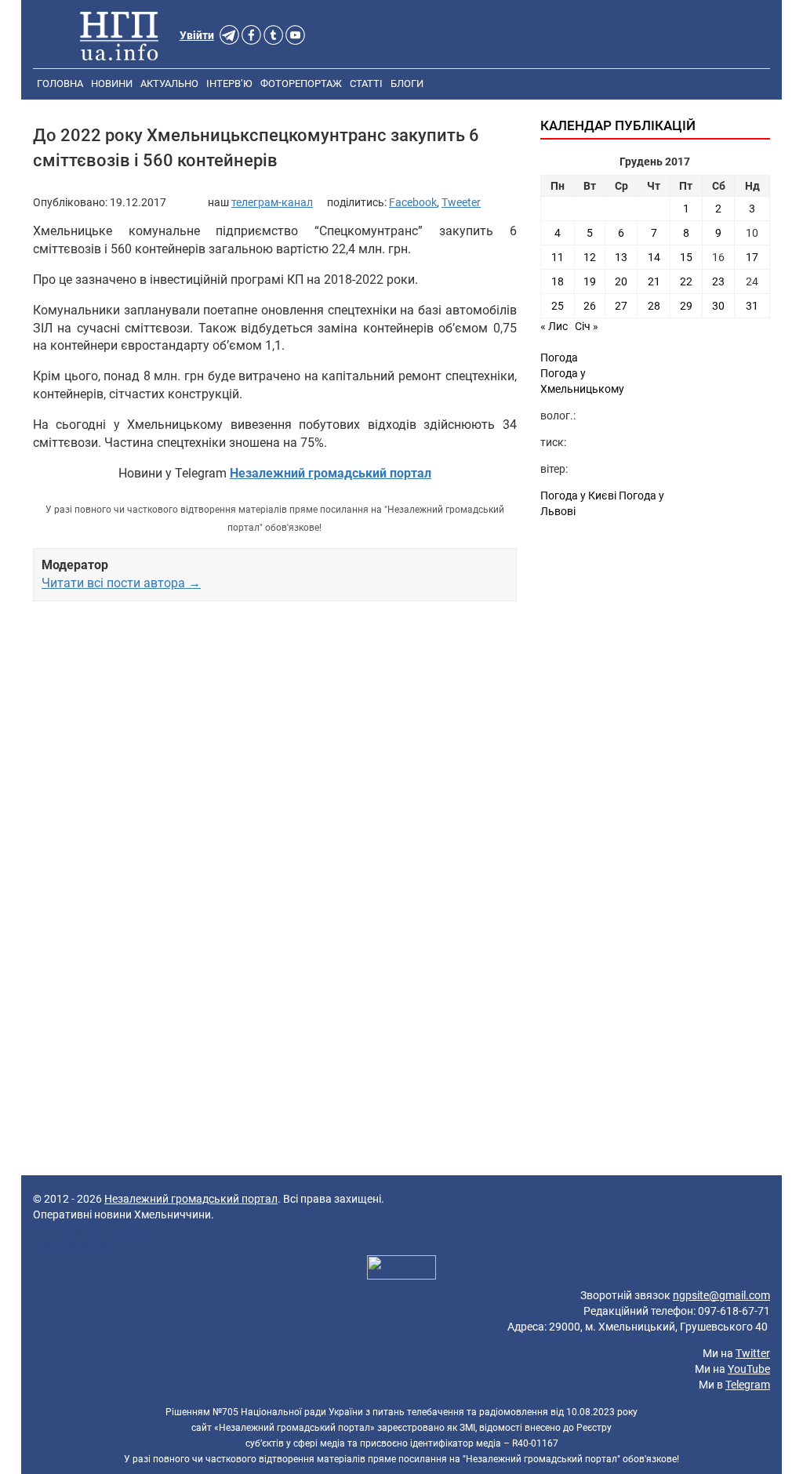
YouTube (749, 1369)
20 (621, 281)
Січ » (586, 326)
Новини (112, 83)
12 (589, 257)
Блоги (407, 83)
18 (557, 281)
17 (752, 257)
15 (686, 257)
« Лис (554, 326)
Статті (366, 83)
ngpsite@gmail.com (721, 1295)
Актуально (169, 83)
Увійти (197, 35)
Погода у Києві (578, 495)
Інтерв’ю (229, 83)
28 (654, 306)
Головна (60, 83)
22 (686, 281)
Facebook (413, 202)
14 (654, 257)
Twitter (753, 1353)
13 (621, 257)
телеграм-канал (272, 202)
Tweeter (461, 202)
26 (589, 306)
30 (718, 306)
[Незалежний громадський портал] (119, 35)
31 (752, 306)
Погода (559, 357)
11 (557, 257)
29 (686, 306)
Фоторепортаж (301, 83)
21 (654, 281)
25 (557, 306)
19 (589, 281)
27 (621, 306)
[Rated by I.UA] (401, 1269)
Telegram (747, 1384)
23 (718, 281)
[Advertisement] (275, 747)
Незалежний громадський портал (191, 1199)
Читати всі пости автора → (121, 582)
